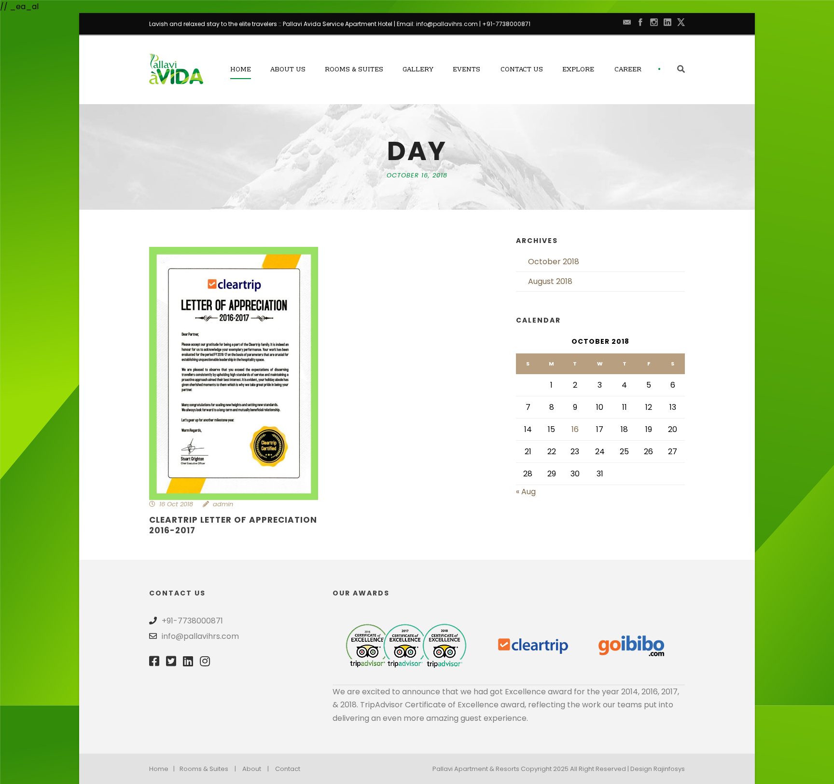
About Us (288, 70)
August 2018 (550, 281)
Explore (578, 70)
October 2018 (553, 261)
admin (223, 504)
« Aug (526, 491)
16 (575, 429)
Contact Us (521, 70)
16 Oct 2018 (176, 504)
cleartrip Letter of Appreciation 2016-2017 (233, 525)
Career (627, 70)
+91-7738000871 (506, 24)
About (251, 768)
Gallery (418, 70)
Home (240, 70)
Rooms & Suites (354, 70)
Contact (287, 768)
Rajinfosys (669, 768)
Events (466, 70)
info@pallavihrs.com (447, 24)
